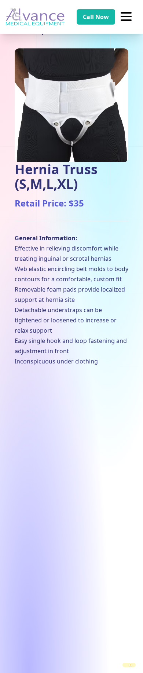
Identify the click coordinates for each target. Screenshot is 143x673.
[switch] (129, 665)
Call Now (96, 17)
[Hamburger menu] (126, 17)
